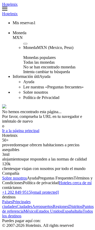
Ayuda (32, 178)
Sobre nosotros (14, 178)
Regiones (60, 206)
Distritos (75, 206)
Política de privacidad (41, 183)
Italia (78, 211)
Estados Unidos (49, 211)
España (68, 211)
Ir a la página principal (20, 130)
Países (7, 201)
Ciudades (24, 206)
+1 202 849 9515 (16, 192)
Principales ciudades (16, 204)
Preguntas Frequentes (56, 178)
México (29, 211)
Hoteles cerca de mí (75, 183)
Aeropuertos (42, 206)
